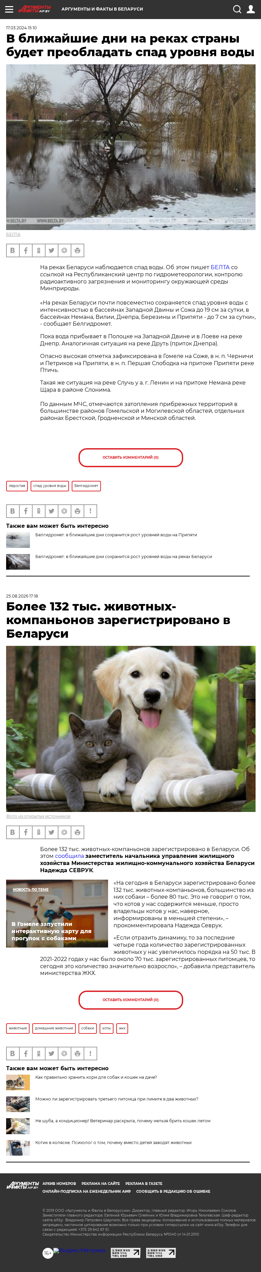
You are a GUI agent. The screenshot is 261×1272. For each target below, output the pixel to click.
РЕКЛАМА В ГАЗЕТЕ (143, 1183)
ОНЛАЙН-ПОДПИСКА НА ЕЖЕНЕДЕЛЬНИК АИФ (86, 1191)
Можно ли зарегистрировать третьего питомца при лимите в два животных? (116, 1099)
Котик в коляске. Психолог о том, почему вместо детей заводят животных (113, 1142)
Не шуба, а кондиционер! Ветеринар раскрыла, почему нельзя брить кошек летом (122, 1120)
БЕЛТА (13, 234)
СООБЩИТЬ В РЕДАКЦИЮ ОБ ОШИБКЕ (173, 1191)
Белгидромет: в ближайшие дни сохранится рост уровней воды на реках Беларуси (123, 556)
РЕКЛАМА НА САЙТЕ (101, 1183)
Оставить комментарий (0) (131, 457)
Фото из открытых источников (38, 816)
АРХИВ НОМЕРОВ (59, 1183)
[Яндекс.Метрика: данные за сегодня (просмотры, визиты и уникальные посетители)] (79, 1250)
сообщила (69, 856)
